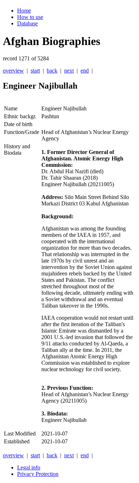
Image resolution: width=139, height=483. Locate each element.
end (85, 71)
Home (24, 11)
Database (27, 23)
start (35, 71)
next (69, 71)
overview (13, 71)
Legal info (28, 467)
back (52, 71)
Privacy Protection (37, 474)
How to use (30, 17)
